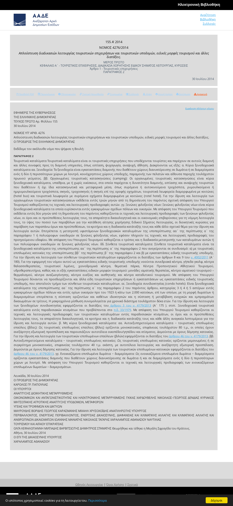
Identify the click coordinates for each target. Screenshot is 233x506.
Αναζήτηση (208, 15)
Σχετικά (132, 485)
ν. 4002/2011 (199, 257)
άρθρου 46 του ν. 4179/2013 (188, 336)
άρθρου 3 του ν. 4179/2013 (130, 305)
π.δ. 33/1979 (122, 310)
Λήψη (148, 94)
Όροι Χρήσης (115, 485)
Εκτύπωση (184, 94)
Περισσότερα (97, 500)
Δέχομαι (216, 500)
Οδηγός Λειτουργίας (89, 485)
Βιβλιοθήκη (208, 19)
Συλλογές (209, 24)
